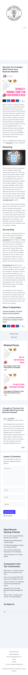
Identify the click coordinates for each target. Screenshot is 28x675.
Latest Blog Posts (14, 654)
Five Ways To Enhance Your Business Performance (14, 392)
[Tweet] (4, 101)
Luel (5, 577)
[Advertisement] (14, 45)
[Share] (8, 101)
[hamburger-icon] (24, 28)
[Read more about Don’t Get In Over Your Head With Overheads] (14, 356)
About (14, 659)
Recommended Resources (14, 656)
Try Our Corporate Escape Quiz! (14, 664)
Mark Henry (7, 570)
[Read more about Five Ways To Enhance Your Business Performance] (14, 381)
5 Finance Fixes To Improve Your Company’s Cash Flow (14, 572)
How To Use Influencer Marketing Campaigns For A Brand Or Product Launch (13, 319)
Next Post (14, 337)
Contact (14, 661)
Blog (6, 369)
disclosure (9, 143)
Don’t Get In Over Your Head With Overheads (12, 366)
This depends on (7, 265)
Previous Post (14, 333)
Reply (23, 447)
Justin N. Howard (9, 582)
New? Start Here (14, 651)
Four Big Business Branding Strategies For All (13, 590)
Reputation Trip (8, 588)
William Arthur (8, 595)
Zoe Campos (10, 418)
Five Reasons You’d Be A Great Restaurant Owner (14, 583)
